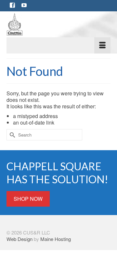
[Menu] (58, 45)
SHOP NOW (28, 198)
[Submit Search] (11, 134)
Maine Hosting (55, 238)
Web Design (19, 238)
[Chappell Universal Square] (58, 24)
